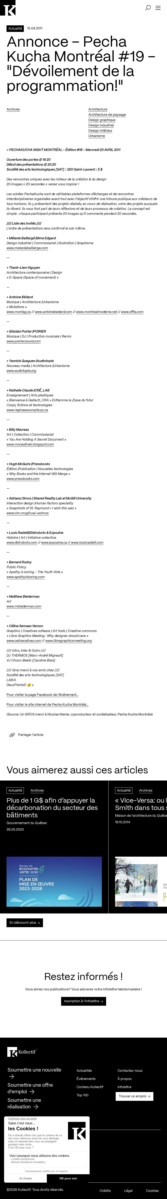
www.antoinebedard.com (53, 312)
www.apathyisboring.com (26, 577)
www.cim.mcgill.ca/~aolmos (28, 513)
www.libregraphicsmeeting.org (68, 640)
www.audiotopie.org (21, 370)
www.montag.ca (19, 312)
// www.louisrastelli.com (85, 542)
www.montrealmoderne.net (96, 312)
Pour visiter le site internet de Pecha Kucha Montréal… (47, 704)
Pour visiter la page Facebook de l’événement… (42, 694)
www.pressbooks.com (23, 478)
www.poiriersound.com (24, 341)
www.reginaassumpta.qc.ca (27, 410)
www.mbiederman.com (24, 606)
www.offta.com (132, 312)
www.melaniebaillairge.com (27, 248)
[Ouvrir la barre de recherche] (148, 7)
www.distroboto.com (22, 542)
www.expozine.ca (54, 542)
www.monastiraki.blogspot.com (30, 444)
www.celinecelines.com (24, 640)
